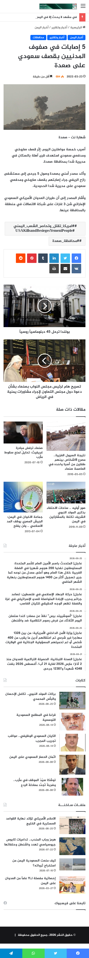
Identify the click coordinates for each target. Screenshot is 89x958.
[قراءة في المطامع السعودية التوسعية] (72, 721)
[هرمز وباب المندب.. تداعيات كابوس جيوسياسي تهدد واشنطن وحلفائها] (72, 846)
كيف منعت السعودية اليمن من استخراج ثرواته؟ (34, 863)
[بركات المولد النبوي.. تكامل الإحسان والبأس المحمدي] (72, 700)
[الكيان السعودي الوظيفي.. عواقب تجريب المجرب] (72, 742)
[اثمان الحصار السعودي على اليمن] (72, 765)
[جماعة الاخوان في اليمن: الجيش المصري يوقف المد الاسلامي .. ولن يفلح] (23, 497)
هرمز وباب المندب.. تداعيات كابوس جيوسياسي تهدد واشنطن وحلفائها (30, 842)
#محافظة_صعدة (65, 241)
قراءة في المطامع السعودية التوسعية (36, 717)
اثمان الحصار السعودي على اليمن (32, 757)
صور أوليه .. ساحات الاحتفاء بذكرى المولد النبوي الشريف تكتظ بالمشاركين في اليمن (66, 514)
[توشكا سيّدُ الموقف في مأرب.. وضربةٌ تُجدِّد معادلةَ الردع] (72, 787)
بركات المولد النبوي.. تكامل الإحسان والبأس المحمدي (30, 696)
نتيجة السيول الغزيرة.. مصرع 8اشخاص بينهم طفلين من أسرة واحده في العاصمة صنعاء (66, 462)
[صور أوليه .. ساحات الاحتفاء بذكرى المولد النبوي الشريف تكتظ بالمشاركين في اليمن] (66, 493)
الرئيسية (76, 27)
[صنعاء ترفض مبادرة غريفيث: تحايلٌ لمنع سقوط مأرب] (23, 432)
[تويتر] (65, 258)
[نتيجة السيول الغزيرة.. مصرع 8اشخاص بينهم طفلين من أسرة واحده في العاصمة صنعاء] (66, 436)
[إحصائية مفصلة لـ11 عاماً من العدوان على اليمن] (72, 885)
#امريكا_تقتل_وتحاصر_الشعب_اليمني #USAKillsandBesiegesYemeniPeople (44, 228)
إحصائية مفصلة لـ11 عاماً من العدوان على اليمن (30, 881)
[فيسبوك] (76, 258)
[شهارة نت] (58, 6)
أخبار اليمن (41, 27)
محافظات (38, 37)
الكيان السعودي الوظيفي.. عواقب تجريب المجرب (32, 738)
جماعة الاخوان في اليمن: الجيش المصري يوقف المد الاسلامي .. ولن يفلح (25, 521)
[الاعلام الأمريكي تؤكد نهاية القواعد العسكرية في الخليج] (72, 825)
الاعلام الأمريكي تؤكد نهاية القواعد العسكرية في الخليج (31, 821)
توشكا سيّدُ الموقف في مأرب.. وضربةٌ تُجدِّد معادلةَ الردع (34, 782)
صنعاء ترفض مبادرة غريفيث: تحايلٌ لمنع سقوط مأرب (23, 452)
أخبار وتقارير (59, 27)
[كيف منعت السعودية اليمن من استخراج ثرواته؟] (72, 864)
